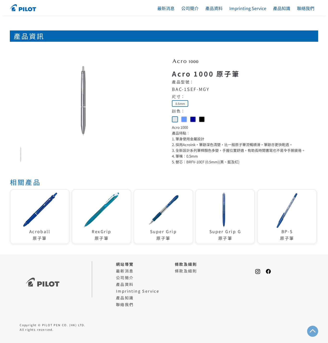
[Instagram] (258, 271)
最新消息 (125, 271)
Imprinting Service (137, 291)
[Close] (175, 119)
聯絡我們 (125, 304)
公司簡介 (125, 277)
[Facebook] (268, 271)
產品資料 (125, 284)
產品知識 (125, 298)
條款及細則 (186, 271)
